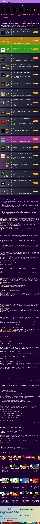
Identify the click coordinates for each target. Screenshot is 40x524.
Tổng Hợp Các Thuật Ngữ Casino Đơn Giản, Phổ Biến (35, 498)
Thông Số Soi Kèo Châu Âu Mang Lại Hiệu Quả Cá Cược (5, 485)
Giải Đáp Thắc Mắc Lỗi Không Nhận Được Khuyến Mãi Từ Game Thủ (5, 498)
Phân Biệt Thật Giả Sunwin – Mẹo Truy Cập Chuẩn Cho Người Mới (25, 471)
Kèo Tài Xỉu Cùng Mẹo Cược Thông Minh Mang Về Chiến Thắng (35, 471)
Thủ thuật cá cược (10, 2)
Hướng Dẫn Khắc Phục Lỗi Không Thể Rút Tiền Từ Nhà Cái (15, 498)
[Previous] (2, 458)
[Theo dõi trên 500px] (11, 520)
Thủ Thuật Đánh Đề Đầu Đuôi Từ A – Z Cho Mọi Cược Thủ (25, 485)
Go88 (5, 518)
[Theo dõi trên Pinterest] (8, 520)
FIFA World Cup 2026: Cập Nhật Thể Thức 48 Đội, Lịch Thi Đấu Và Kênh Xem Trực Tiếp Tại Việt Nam (5, 466)
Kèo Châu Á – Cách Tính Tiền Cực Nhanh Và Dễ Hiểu (15, 485)
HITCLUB (3, 518)
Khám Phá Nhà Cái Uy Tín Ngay (5, 442)
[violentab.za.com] (3, 1)
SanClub (14, 518)
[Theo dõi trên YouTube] (10, 520)
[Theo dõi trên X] (7, 520)
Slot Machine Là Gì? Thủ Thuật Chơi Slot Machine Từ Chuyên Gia (25, 498)
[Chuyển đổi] (1, 411)
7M (0, 518)
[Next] (38, 458)
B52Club (12, 518)
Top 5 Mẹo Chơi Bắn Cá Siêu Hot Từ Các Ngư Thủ (35, 484)
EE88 (17, 518)
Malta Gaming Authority (18, 293)
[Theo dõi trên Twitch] (12, 520)
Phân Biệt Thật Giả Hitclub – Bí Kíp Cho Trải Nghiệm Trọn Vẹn (15, 471)
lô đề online (8, 518)
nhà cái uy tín (21, 220)
